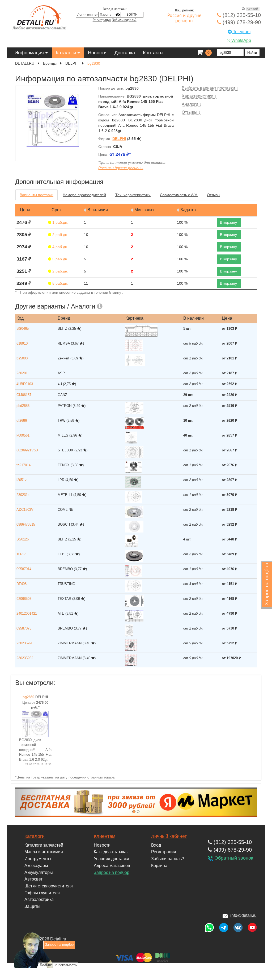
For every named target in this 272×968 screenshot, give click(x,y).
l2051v (21, 480)
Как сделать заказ (111, 852)
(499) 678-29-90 (241, 22)
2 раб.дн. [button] (59, 234)
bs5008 (22, 358)
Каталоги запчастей (43, 845)
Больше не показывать (58, 965)
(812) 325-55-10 (241, 15)
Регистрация (102, 20)
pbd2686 (22, 406)
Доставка (124, 52)
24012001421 (26, 613)
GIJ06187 (23, 395)
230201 (22, 373)
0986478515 (25, 524)
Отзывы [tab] (213, 195)
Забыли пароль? (124, 20)
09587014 (23, 569)
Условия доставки (111, 858)
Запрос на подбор (111, 872)
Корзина (159, 865)
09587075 (23, 628)
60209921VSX (27, 450)
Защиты (32, 906)
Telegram (241, 31)
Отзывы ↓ (191, 112)
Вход (156, 845)
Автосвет (33, 879)
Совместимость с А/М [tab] (179, 195)
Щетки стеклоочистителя (48, 886)
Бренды (50, 63)
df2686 (21, 421)
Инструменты (37, 858)
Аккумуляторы (38, 872)
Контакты (153, 52)
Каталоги (66, 52)
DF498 (21, 584)
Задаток (188, 210)
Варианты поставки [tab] (36, 195)
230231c (22, 495)
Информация (30, 52)
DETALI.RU (24, 63)
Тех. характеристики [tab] (133, 195)
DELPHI (72, 63)
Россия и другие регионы (184, 18)
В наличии (97, 210)
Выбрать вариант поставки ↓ (210, 88)
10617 (21, 554)
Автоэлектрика (39, 899)
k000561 (22, 435)
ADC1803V (24, 510)
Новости (97, 52)
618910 (22, 343)
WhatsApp (240, 40)
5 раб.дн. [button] (59, 259)
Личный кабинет (169, 836)
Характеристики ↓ (199, 96)
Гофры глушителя (42, 893)
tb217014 (23, 465)
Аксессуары (36, 865)
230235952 (24, 658)
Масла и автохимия (43, 852)
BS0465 (22, 329)
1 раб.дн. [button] (59, 222)
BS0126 (22, 539)
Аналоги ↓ (191, 104)
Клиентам (104, 836)
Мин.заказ (144, 210)
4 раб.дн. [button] (59, 247)
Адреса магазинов (112, 865)
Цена (25, 210)
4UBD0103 (24, 384)
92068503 (23, 599)
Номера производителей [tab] (84, 195)
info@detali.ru (243, 915)
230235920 (24, 643)
